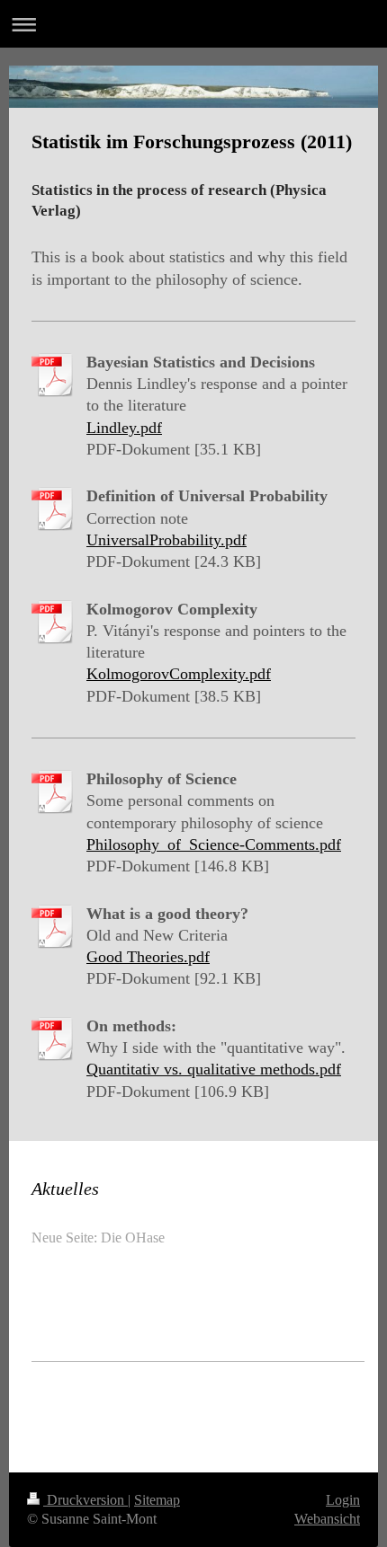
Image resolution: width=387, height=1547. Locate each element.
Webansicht (327, 1518)
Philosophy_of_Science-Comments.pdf (213, 844)
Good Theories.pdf (148, 957)
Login (343, 1499)
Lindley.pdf (124, 428)
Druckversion (85, 1499)
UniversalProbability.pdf (166, 540)
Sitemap (157, 1499)
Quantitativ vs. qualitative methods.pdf (213, 1069)
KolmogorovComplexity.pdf (178, 674)
